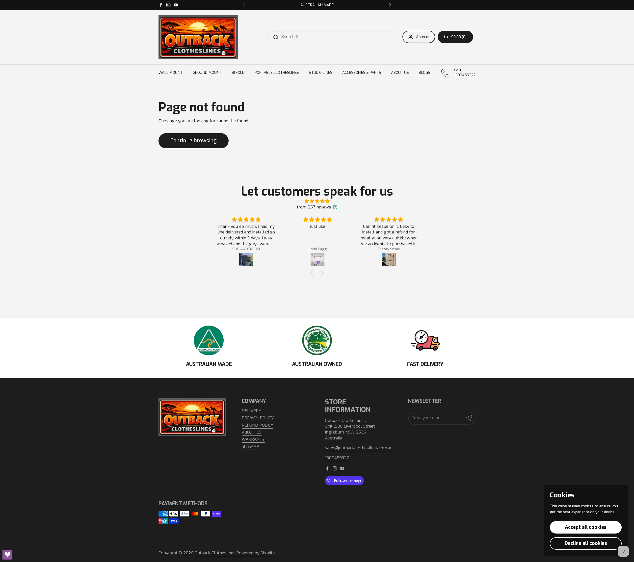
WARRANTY (253, 439)
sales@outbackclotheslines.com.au (359, 448)
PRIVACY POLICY (258, 418)
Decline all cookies (586, 543)
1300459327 (337, 458)
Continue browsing (193, 140)
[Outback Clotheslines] (198, 37)
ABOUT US (252, 432)
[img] (317, 201)
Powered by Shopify (255, 553)
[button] (455, 37)
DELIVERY (251, 411)
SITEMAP (250, 446)
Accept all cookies (586, 527)
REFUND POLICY (257, 425)
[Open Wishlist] (7, 555)
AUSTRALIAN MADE (317, 5)
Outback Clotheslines (215, 553)
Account (423, 36)
